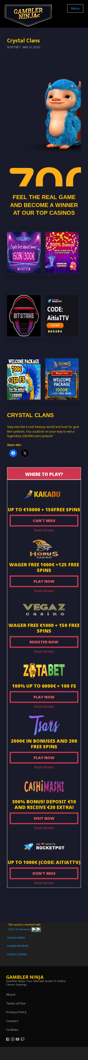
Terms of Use (16, 1003)
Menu (75, 8)
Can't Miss (44, 520)
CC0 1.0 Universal (19, 929)
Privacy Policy (16, 1012)
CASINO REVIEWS (18, 946)
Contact (12, 1021)
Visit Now (44, 818)
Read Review (44, 530)
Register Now (44, 642)
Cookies (12, 1030)
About (10, 994)
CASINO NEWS (16, 937)
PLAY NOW (44, 581)
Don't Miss (44, 873)
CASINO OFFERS (17, 954)
